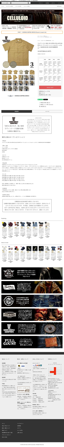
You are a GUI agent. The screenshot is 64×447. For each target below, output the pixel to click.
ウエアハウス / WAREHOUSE (46, 40)
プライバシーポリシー (6, 434)
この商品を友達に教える (44, 102)
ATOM (5, 437)
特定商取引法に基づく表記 (45, 94)
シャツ (53, 40)
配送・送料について (6, 428)
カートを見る (20, 430)
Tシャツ (39, 40)
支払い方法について (6, 425)
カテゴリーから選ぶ (9, 6)
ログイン (19, 428)
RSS (3, 437)
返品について (42, 93)
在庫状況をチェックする (44, 91)
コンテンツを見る (27, 6)
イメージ (47, 111)
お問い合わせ (59, 6)
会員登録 (19, 425)
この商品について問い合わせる (46, 104)
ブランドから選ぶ (18, 6)
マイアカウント (20, 423)
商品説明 (17, 111)
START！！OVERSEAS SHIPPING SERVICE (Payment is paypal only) (32, 32)
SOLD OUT (50, 87)
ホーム (3, 6)
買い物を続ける (42, 106)
